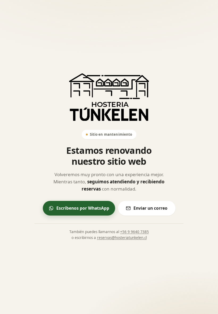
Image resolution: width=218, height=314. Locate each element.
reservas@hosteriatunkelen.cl (122, 237)
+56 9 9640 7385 (134, 231)
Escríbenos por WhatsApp (82, 208)
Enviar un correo (150, 208)
